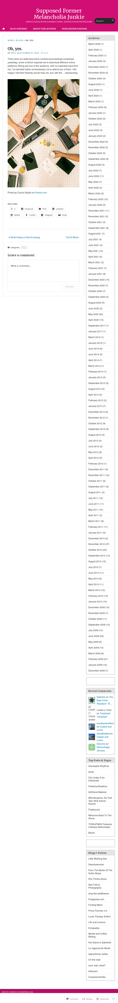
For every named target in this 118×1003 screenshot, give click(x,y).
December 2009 (96, 607)
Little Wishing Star (97, 858)
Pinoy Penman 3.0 (97, 910)
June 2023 (93, 130)
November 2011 (96, 475)
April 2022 (93, 187)
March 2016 (94, 337)
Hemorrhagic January (103, 748)
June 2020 (93, 308)
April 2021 (93, 256)
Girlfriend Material (97, 792)
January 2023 (95, 136)
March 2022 (94, 193)
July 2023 (93, 124)
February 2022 (95, 199)
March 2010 (94, 590)
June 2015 (93, 348)
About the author (44, 28)
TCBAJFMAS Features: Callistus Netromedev (100, 825)
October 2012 (95, 423)
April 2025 (93, 49)
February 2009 (95, 659)
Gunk (91, 771)
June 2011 (93, 503)
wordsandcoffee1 (105, 723)
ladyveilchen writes (98, 954)
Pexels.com (41, 192)
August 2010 (94, 561)
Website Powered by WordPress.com (17, 992)
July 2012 (93, 440)
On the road (94, 959)
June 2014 (93, 354)
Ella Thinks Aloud (97, 878)
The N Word (72, 237)
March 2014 (94, 366)
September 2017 (96, 325)
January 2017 (95, 331)
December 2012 (96, 411)
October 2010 (95, 549)
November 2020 (96, 285)
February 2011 (95, 526)
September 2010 (96, 555)
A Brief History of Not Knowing (24, 237)
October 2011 (95, 481)
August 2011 (94, 492)
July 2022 (93, 170)
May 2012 (93, 452)
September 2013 (96, 383)
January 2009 (95, 664)
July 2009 (93, 630)
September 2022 (96, 158)
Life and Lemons (96, 922)
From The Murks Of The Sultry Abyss (100, 872)
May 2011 (93, 509)
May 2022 (93, 181)
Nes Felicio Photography (94, 886)
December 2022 (96, 141)
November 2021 (96, 216)
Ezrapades (93, 928)
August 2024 (94, 84)
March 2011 (94, 521)
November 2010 (96, 544)
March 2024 (94, 101)
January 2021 (95, 273)
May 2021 (93, 251)
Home (11, 40)
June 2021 (93, 245)
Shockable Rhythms (98, 766)
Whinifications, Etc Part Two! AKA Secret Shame (100, 801)
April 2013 (93, 394)
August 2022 (94, 164)
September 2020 (96, 296)
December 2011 (96, 469)
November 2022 (96, 147)
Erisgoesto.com (96, 899)
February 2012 (95, 463)
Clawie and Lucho (102, 738)
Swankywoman (96, 864)
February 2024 (95, 107)
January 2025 (95, 61)
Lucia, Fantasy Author (99, 916)
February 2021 (95, 268)
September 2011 (96, 486)
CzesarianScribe (96, 977)
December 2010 (96, 538)
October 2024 (95, 78)
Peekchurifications (74, 28)
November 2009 (96, 613)
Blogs (19, 40)
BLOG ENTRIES (18, 28)
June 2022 (93, 176)
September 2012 (96, 429)
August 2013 (94, 388)
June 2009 (93, 636)
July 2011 (93, 498)
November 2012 (96, 417)
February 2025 (95, 55)
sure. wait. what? (96, 965)
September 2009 (96, 624)
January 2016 (95, 343)
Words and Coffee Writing (97, 935)
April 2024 (93, 95)
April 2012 (93, 457)
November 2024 (96, 72)
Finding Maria (95, 904)
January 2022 (95, 204)
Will (13, 53)
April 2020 (93, 319)
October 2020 (95, 291)
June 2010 (93, 572)
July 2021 (93, 239)
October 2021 (95, 222)
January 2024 (95, 113)
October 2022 (95, 153)
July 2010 (93, 567)
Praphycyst (94, 809)
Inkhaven (93, 971)
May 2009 (93, 641)
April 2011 (93, 515)
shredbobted (103, 733)
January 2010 (95, 601)
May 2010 (93, 578)
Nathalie (101, 697)
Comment (69, 286)
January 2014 (95, 377)
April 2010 (93, 584)
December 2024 (96, 66)
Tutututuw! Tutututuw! (103, 715)
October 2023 (95, 118)
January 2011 (95, 532)
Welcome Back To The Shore (100, 817)
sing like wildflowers (98, 893)
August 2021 (94, 233)
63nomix (101, 743)
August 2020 (94, 302)
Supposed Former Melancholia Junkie (59, 14)
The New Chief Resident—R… (105, 700)
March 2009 (94, 653)
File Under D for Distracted (96, 779)
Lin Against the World (99, 948)
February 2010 (95, 595)
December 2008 (96, 670)
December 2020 (96, 279)
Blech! (91, 832)
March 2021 (94, 262)
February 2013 (95, 400)
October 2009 (95, 618)
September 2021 (96, 228)
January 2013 (95, 406)
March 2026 (94, 44)
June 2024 (93, 89)
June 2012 (93, 446)
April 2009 (93, 647)
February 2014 (95, 371)
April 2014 (93, 360)
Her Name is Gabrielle (99, 942)
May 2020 (93, 314)
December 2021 (96, 210)
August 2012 (94, 434)
